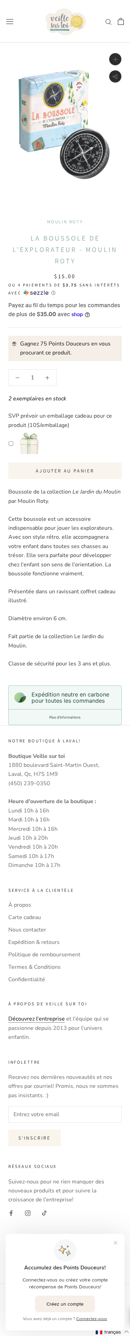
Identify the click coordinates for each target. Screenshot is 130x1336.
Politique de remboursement (44, 954)
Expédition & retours (34, 942)
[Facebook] (11, 1212)
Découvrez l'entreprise (36, 1019)
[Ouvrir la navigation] (9, 22)
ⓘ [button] (53, 292)
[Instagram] (28, 1212)
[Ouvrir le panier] (121, 21)
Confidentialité (26, 979)
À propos (19, 905)
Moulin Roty (65, 222)
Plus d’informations (64, 717)
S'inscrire (34, 1138)
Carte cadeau (24, 917)
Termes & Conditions (34, 967)
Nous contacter (27, 930)
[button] (112, 1332)
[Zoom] (115, 59)
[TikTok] (44, 1212)
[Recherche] (108, 21)
